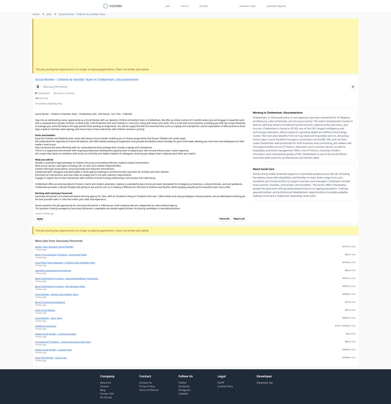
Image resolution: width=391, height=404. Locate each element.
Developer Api (265, 382)
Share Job (224, 218)
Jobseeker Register (276, 6)
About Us (105, 382)
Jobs (168, 6)
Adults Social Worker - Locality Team (53, 349)
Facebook (184, 386)
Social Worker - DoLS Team (48, 318)
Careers (104, 386)
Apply (40, 218)
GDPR (220, 382)
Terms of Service (148, 390)
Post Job (203, 6)
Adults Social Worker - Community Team (55, 334)
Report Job (239, 218)
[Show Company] (37, 86)
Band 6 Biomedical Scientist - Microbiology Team (60, 286)
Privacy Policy (147, 386)
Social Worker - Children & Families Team (82, 14)
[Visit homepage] (113, 6)
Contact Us (145, 382)
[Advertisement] (195, 43)
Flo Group (106, 397)
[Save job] (353, 86)
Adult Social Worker (45, 310)
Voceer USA (107, 393)
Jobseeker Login (248, 6)
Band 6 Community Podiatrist (50, 302)
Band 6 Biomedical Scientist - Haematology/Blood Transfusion (66, 278)
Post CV (184, 6)
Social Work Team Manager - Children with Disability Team (65, 262)
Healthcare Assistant (45, 326)
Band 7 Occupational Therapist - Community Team (61, 254)
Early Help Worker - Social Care (51, 357)
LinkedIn (183, 393)
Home (36, 14)
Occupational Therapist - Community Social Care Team (63, 341)
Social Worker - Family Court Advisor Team (56, 294)
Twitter (182, 382)
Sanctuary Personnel (55, 86)
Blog (102, 390)
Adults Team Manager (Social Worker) (54, 246)
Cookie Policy (225, 386)
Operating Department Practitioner (53, 270)
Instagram (184, 390)
